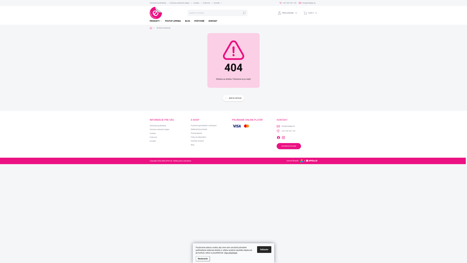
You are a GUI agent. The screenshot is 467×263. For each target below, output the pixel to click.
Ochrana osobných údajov (180, 3)
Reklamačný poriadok (199, 129)
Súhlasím (264, 249)
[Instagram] (283, 137)
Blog (192, 145)
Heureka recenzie (197, 141)
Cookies (196, 3)
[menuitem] (156, 21)
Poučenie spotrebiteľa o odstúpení (203, 126)
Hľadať (244, 13)
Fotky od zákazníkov (198, 137)
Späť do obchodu (235, 98)
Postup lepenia (196, 133)
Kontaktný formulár (288, 146)
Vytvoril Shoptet (293, 161)
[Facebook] (278, 137)
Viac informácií (230, 253)
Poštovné (206, 3)
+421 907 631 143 (288, 131)
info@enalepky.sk (288, 126)
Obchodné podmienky (158, 3)
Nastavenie (203, 259)
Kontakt (217, 3)
